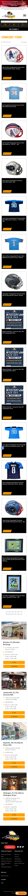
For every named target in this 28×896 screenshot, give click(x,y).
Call (15, 662)
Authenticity (18, 858)
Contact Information (6, 854)
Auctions (17, 856)
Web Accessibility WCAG (5, 864)
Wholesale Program (6, 867)
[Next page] (20, 613)
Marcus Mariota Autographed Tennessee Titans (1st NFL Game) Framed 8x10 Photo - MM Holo (13, 559)
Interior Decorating (19, 863)
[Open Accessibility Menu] (2, 448)
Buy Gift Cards (4, 875)
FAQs (2, 856)
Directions (14, 666)
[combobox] (14, 22)
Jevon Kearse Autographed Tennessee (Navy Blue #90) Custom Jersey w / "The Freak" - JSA (13, 220)
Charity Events (18, 861)
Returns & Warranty (6, 858)
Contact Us (10, 847)
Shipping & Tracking (6, 861)
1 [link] (7, 613)
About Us (17, 854)
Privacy (16, 865)
